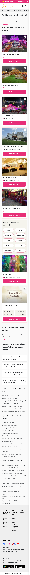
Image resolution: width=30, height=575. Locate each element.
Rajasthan (22, 465)
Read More (5, 24)
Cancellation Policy (6, 523)
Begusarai (8, 250)
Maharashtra (5, 465)
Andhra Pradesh (11, 476)
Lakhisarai (11, 409)
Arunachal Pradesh (7, 494)
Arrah (20, 245)
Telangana (10, 473)
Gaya (20, 230)
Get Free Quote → (14, 61)
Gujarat (19, 468)
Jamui (9, 411)
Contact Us (6, 526)
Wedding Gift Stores (7, 441)
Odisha (8, 478)
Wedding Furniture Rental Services (12, 438)
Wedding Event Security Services (11, 454)
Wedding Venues (18, 10)
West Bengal (18, 473)
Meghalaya (5, 489)
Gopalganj (17, 403)
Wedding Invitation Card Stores (11, 449)
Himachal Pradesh (16, 481)
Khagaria (4, 403)
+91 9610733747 (13, 563)
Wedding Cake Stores (8, 430)
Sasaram (4, 406)
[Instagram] (10, 544)
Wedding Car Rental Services (10, 446)
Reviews (22, 512)
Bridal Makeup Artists (8, 422)
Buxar (11, 395)
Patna (8, 230)
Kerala (3, 476)
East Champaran (6, 398)
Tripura (19, 486)
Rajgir (9, 406)
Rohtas (20, 406)
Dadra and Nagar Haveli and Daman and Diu (13, 497)
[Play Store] (8, 566)
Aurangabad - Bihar (7, 401)
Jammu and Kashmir (13, 484)
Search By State (14, 519)
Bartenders (5, 452)
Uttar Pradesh (14, 465)
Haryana (4, 470)
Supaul (4, 411)
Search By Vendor (14, 515)
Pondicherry (5, 486)
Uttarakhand (21, 476)
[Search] (23, 6)
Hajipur (15, 398)
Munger (14, 411)
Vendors (9, 10)
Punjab (4, 473)
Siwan (20, 250)
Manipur (12, 486)
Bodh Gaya (21, 411)
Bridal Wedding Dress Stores (10, 433)
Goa (21, 484)
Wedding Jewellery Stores (9, 428)
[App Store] (20, 566)
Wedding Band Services (8, 457)
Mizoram (11, 501)
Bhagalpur (8, 240)
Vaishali (20, 240)
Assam (4, 484)
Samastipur (5, 395)
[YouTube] (18, 544)
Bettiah (16, 401)
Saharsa (4, 409)
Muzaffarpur (8, 235)
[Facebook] (4, 544)
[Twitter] (7, 544)
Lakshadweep (6, 503)
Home (3, 10)
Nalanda (17, 395)
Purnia (8, 245)
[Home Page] (7, 6)
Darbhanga (20, 235)
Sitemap (14, 530)
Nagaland (4, 501)
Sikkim (17, 501)
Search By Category (14, 523)
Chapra (22, 409)
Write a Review (8, 1)
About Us (5, 516)
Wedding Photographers (9, 425)
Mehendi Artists (6, 436)
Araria (14, 406)
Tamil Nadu (12, 468)
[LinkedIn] (15, 544)
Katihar (10, 403)
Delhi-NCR (11, 470)
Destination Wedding (15, 527)
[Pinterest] (13, 544)
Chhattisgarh (5, 481)
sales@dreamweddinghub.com (16, 561)
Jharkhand (15, 478)
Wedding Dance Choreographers (11, 444)
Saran (16, 409)
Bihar (25, 10)
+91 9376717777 (13, 551)
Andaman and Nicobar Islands (10, 492)
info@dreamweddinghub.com (15, 549)
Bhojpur (22, 401)
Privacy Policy (5, 519)
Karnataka (4, 468)
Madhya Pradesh (20, 470)
